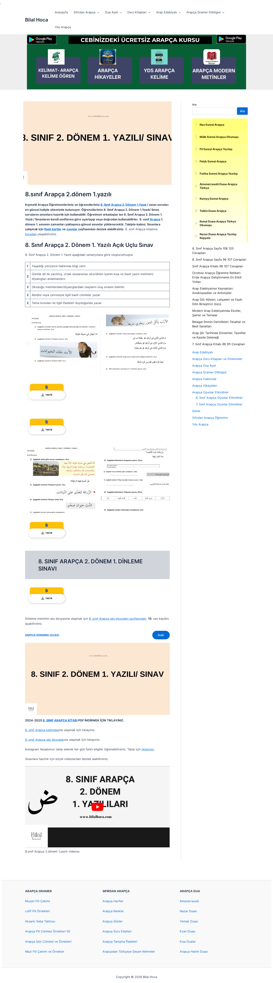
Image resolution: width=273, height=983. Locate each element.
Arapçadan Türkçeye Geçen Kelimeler (129, 951)
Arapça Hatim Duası (194, 951)
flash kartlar (52, 229)
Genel (196, 411)
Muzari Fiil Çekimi (37, 901)
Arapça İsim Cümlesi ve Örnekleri (48, 941)
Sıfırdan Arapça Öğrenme (210, 417)
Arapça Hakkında (204, 379)
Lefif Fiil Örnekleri (37, 911)
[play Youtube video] (97, 806)
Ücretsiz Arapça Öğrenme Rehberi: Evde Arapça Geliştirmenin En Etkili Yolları (217, 277)
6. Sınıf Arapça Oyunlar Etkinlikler (219, 397)
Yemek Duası (189, 921)
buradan (31, 234)
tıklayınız (148, 749)
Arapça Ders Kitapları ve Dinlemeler (217, 359)
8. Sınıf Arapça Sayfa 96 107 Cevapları (219, 259)
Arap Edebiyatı (166, 12)
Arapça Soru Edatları (117, 931)
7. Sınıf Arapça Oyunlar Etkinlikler (219, 404)
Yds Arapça (63, 27)
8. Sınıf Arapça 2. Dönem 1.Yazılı (123, 204)
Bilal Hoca (36, 20)
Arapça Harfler (113, 901)
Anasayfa (61, 12)
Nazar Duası (188, 911)
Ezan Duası (187, 931)
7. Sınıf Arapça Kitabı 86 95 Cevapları (218, 344)
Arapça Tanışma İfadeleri (120, 941)
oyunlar (72, 229)
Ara (194, 104)
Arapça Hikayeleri (204, 385)
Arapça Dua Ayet (204, 365)
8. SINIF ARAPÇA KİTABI (60, 720)
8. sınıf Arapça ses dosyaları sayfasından (118, 618)
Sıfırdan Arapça (84, 12)
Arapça (155, 219)
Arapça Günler (113, 921)
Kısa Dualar (188, 941)
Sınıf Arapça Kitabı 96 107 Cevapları (217, 266)
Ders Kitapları (137, 12)
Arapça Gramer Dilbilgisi (203, 12)
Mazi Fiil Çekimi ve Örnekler (44, 951)
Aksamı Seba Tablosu (40, 921)
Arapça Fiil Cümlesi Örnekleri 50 (47, 931)
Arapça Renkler (113, 911)
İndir (161, 635)
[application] (97, 12)
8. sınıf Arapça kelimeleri (42, 730)
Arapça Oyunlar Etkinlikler (210, 392)
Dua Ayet (111, 12)
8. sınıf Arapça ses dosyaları (45, 739)
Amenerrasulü (189, 901)
